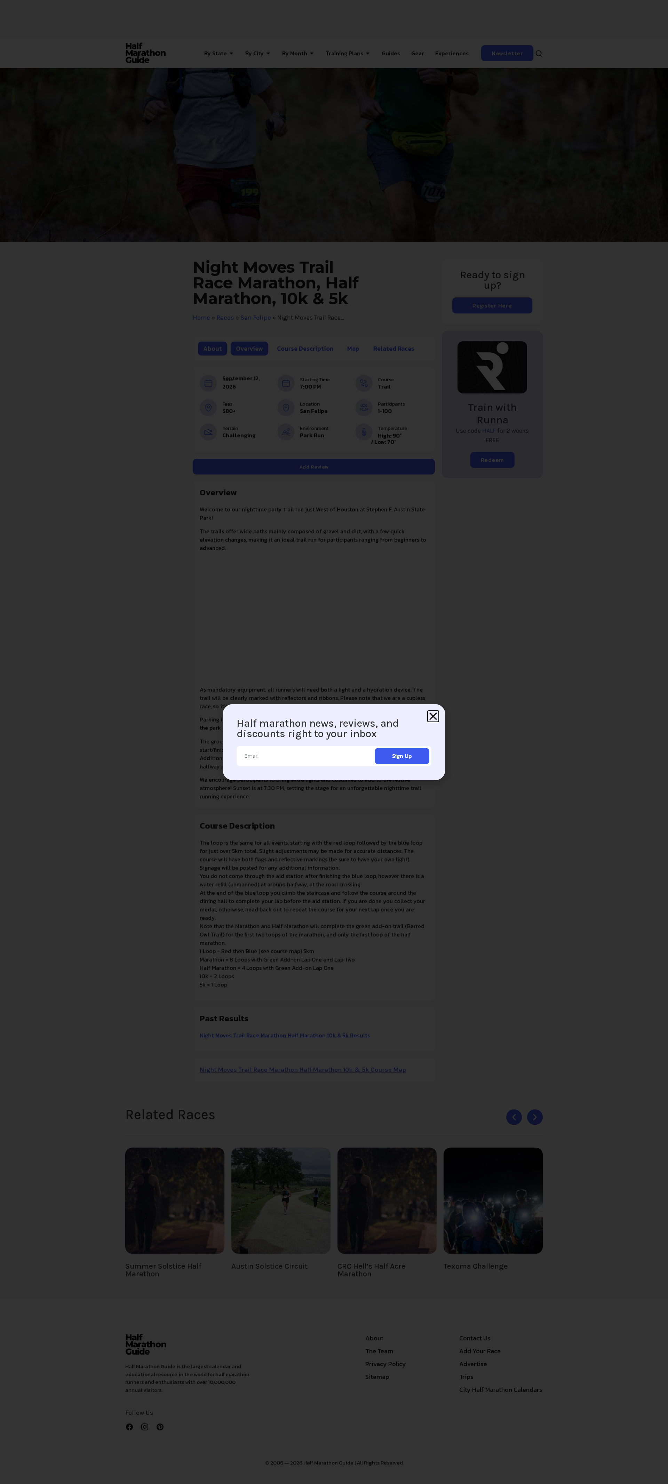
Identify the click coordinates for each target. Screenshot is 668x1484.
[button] (433, 716)
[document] (334, 742)
